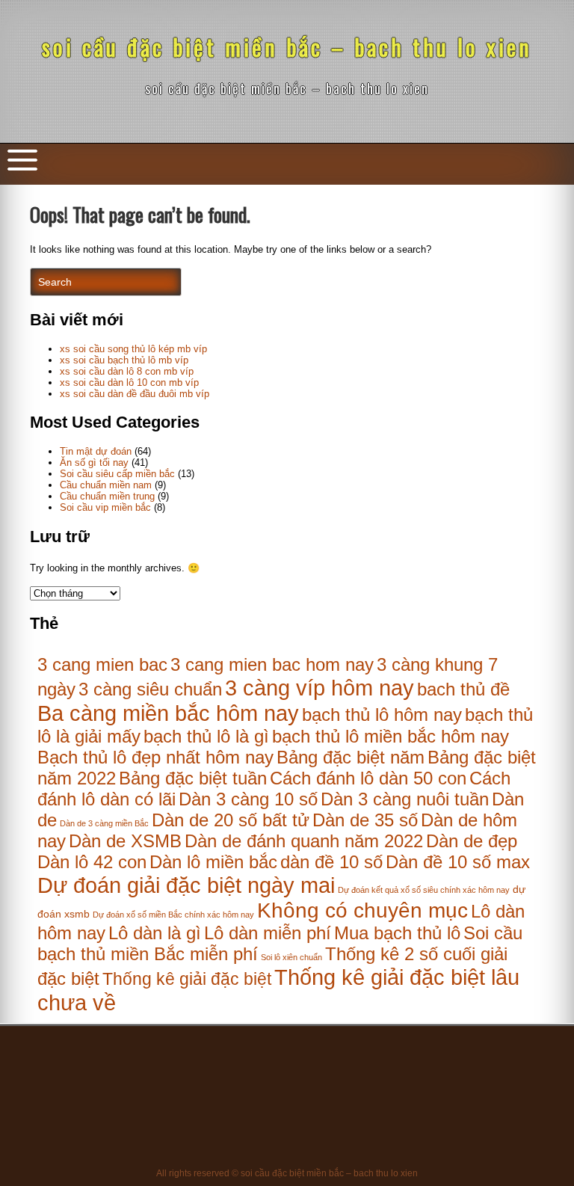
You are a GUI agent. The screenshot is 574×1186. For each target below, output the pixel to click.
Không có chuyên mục (362, 910)
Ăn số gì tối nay (94, 462)
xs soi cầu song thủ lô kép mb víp (133, 348)
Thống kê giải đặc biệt (186, 979)
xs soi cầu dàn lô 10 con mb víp (129, 382)
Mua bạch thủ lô (397, 933)
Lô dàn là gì (154, 933)
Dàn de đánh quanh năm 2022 (304, 841)
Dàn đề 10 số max (458, 862)
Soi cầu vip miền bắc (105, 507)
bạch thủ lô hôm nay (382, 714)
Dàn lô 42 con (91, 862)
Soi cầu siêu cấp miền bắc (117, 473)
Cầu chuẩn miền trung (107, 496)
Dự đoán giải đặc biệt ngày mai (186, 885)
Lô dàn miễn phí (267, 933)
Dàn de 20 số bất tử (230, 820)
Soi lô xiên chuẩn (291, 957)
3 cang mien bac (102, 664)
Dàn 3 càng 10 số (248, 799)
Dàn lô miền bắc (213, 862)
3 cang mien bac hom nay (272, 664)
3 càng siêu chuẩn (150, 689)
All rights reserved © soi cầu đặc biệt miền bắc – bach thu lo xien (287, 1173)
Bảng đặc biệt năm (351, 757)
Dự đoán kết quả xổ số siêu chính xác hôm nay (424, 889)
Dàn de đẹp (471, 841)
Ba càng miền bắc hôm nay (168, 713)
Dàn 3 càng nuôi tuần (405, 799)
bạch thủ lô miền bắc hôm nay (390, 736)
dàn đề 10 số (331, 862)
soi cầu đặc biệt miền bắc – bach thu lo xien (287, 47)
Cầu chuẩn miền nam (106, 485)
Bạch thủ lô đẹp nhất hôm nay (155, 757)
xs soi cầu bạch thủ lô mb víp (124, 360)
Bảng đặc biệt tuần (193, 778)
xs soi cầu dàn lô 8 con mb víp (127, 371)
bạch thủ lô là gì (206, 736)
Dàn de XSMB (125, 841)
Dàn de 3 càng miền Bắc (104, 823)
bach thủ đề (463, 689)
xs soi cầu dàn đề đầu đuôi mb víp (134, 393)
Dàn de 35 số (365, 820)
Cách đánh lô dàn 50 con (368, 778)
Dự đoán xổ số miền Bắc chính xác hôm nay (173, 914)
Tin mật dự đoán (96, 451)
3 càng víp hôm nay (319, 687)
